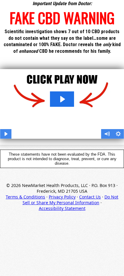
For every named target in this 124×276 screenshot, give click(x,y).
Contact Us (90, 197)
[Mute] (107, 134)
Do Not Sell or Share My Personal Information (71, 199)
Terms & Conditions (25, 197)
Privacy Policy (62, 197)
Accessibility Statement (62, 208)
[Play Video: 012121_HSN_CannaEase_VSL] (62, 99)
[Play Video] (5, 134)
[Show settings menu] (118, 134)
